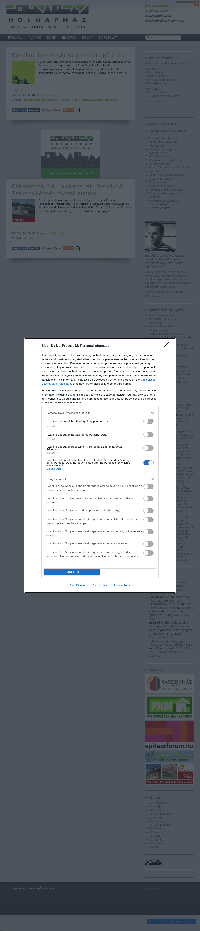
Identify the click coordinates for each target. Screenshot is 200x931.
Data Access (100, 585)
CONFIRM (72, 571)
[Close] (167, 346)
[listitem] (100, 413)
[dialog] (100, 465)
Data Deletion (78, 585)
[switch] (148, 421)
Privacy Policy (122, 585)
